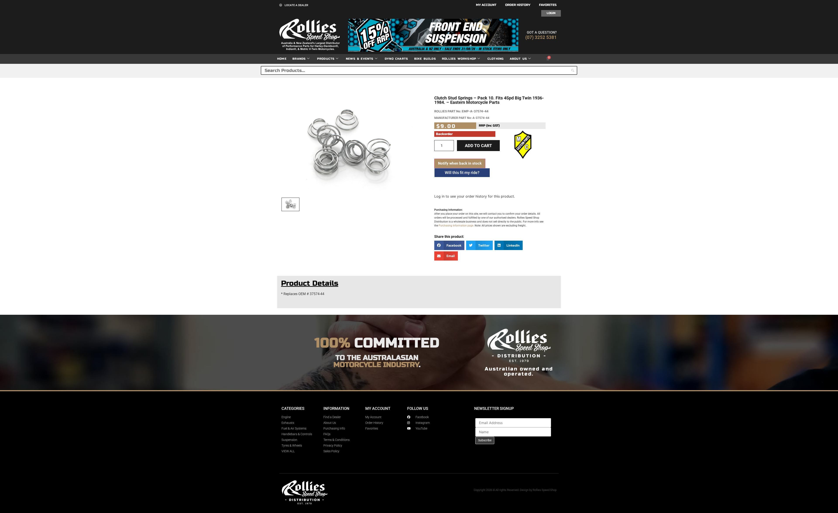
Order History (517, 5)
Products (326, 59)
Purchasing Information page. (456, 225)
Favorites (547, 5)
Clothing (496, 59)
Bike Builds (425, 59)
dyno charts (396, 59)
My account (486, 5)
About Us (518, 59)
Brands (299, 59)
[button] (449, 245)
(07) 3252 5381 (541, 37)
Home (282, 59)
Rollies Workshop (459, 59)
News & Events (360, 59)
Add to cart (478, 145)
